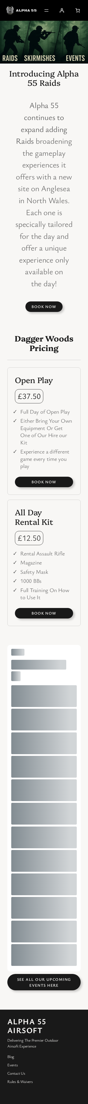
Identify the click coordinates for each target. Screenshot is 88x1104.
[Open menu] (46, 10)
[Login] (61, 10)
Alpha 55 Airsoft (26, 1025)
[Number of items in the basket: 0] (77, 10)
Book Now (44, 306)
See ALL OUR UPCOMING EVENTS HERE (44, 982)
